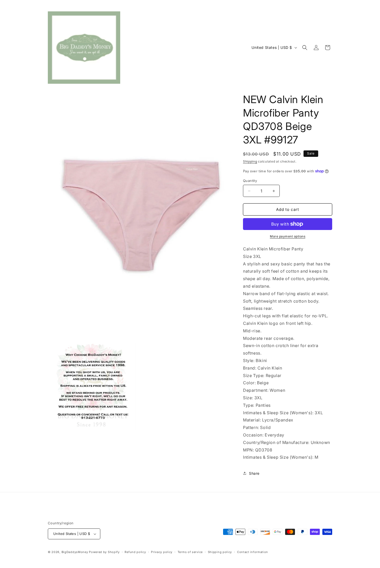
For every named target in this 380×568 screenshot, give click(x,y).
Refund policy (135, 552)
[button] (304, 47)
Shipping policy (220, 552)
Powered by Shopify (104, 552)
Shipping (250, 161)
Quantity (250, 181)
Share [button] (254, 473)
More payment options (287, 236)
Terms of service (190, 552)
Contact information (252, 552)
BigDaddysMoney (75, 552)
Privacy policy (161, 552)
